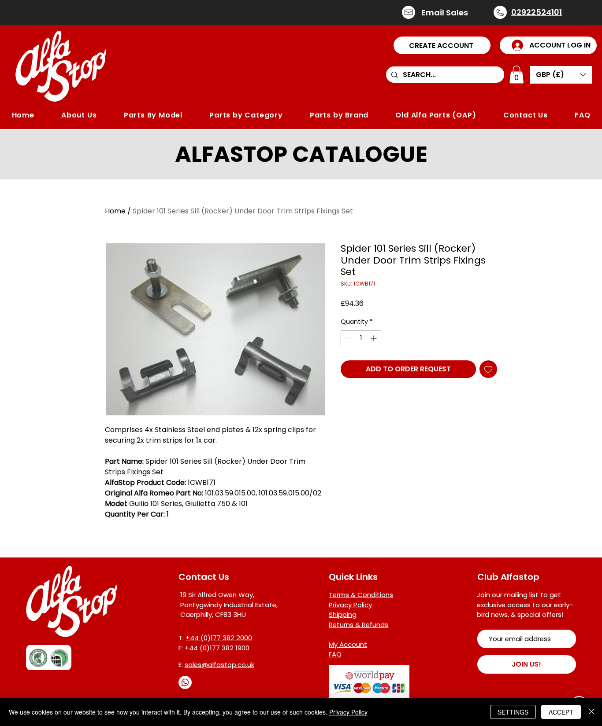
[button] (442, 45)
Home (115, 211)
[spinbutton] (361, 338)
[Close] (591, 712)
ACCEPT (561, 712)
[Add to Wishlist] (488, 369)
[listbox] (561, 75)
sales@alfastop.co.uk (219, 664)
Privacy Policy (348, 712)
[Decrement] (347, 338)
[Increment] (374, 338)
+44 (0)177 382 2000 (219, 637)
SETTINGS (513, 712)
